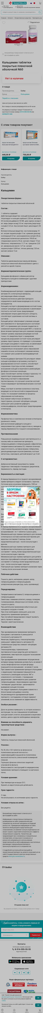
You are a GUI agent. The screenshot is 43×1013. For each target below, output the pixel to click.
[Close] (37, 489)
